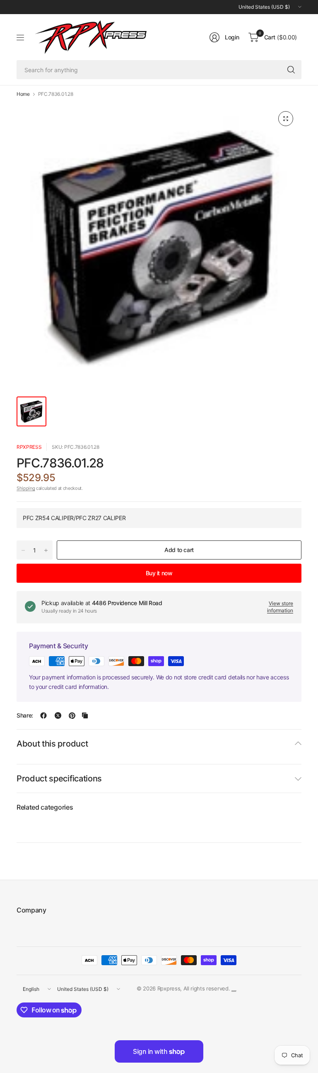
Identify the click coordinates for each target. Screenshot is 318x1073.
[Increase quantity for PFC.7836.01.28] (46, 550)
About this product (52, 744)
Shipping (26, 488)
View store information (280, 606)
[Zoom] (285, 118)
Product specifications (59, 778)
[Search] (291, 69)
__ (233, 988)
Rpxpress (29, 447)
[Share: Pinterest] (72, 715)
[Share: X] (58, 715)
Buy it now (159, 573)
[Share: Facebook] (43, 715)
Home (23, 94)
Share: (25, 715)
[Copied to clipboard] (85, 715)
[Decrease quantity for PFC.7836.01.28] (23, 550)
